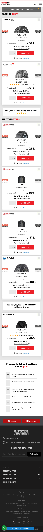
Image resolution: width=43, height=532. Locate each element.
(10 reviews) (29, 335)
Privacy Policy (17, 495)
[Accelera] (8, 314)
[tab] (21, 375)
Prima (21, 186)
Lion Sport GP (21, 275)
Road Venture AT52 (21, 81)
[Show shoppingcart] (35, 3)
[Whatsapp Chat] (4, 527)
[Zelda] (8, 19)
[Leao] (8, 258)
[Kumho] (8, 64)
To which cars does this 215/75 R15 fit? (23, 402)
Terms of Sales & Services (31, 495)
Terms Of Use (7, 495)
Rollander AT (21, 36)
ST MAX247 (21, 141)
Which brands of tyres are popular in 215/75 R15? (22, 409)
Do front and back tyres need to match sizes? (23, 383)
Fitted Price (11, 43)
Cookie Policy (21, 505)
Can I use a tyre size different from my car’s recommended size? (23, 390)
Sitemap (21, 497)
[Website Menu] (40, 4)
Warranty (27, 513)
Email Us (32, 421)
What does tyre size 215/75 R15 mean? (23, 397)
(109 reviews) (29, 85)
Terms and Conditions (13, 503)
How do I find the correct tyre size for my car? (23, 375)
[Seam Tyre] (8, 125)
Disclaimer (34, 503)
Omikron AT (21, 331)
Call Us (13, 421)
